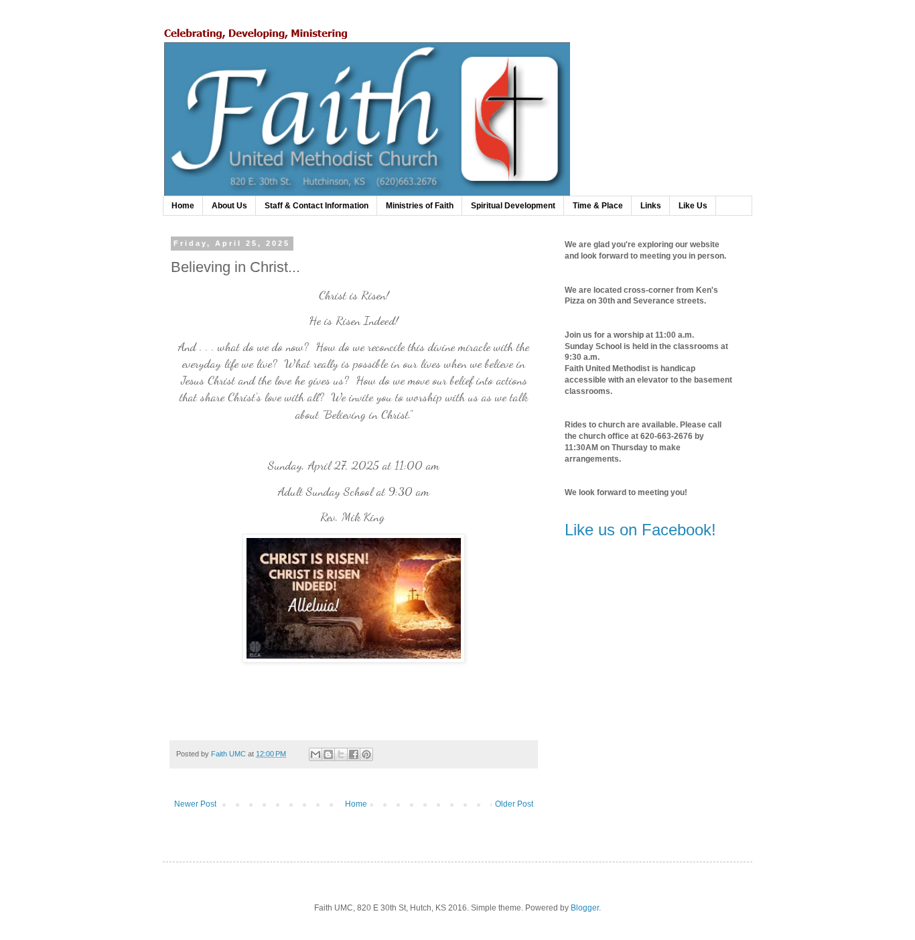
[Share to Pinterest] (366, 754)
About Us (229, 205)
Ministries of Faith (419, 205)
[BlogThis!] (328, 754)
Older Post (514, 804)
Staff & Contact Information (316, 205)
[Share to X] (341, 754)
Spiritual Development (513, 205)
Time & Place (598, 205)
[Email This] (315, 754)
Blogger (585, 908)
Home (182, 205)
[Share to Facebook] (353, 754)
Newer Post (195, 804)
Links (650, 205)
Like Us (693, 205)
